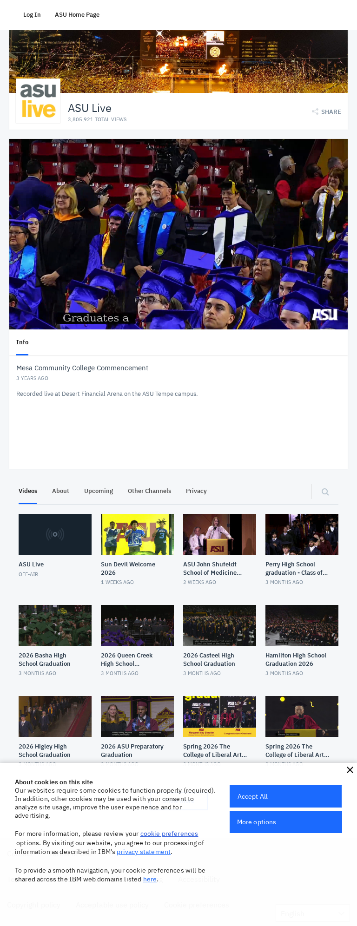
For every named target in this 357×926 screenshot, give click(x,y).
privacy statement (144, 851)
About (60, 491)
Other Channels (149, 491)
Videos (28, 491)
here (150, 879)
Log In (32, 15)
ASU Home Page (77, 15)
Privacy (196, 491)
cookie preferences (169, 833)
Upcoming (98, 491)
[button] (350, 770)
